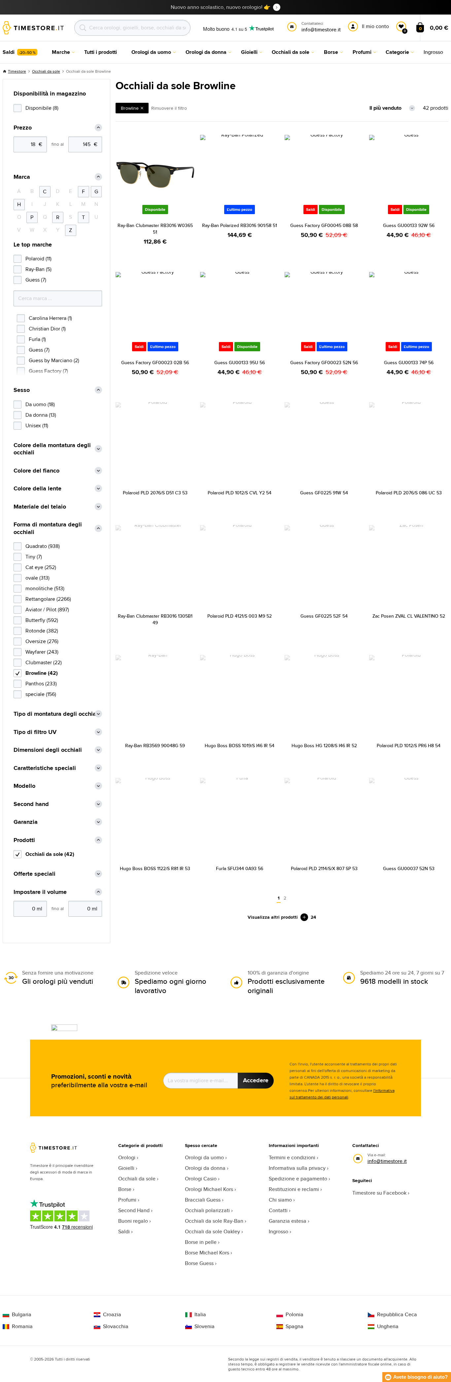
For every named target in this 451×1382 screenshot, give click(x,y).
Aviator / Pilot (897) (47, 609)
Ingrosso (278, 1231)
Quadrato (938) (42, 546)
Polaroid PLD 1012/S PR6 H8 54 (408, 745)
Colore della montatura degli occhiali (52, 448)
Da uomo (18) (40, 404)
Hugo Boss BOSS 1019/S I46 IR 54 (239, 745)
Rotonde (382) (41, 630)
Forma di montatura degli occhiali (48, 528)
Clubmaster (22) (43, 662)
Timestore (17, 71)
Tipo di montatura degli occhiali (56, 714)
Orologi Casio (201, 1178)
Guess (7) (35, 280)
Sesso (22, 390)
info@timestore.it (387, 1161)
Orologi (126, 1157)
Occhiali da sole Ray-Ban (214, 1221)
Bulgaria (21, 1314)
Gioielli (126, 1168)
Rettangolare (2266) (48, 599)
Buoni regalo (133, 1221)
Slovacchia (115, 1326)
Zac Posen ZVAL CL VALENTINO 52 (408, 616)
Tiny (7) (33, 556)
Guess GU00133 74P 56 (409, 362)
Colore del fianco (36, 471)
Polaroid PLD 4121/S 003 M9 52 (239, 616)
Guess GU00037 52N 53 (408, 868)
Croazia (112, 1314)
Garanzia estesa (287, 1221)
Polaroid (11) (38, 258)
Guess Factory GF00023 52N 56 (324, 362)
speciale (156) (40, 694)
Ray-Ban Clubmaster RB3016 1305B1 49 (155, 619)
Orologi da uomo (204, 1157)
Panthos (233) (41, 683)
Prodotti (24, 840)
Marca (22, 177)
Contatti (278, 1210)
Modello (24, 786)
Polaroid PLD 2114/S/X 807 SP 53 (324, 868)
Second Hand (134, 1210)
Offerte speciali (34, 874)
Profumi (127, 1200)
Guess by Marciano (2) (54, 360)
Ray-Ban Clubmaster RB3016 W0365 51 (155, 228)
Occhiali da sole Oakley (212, 1231)
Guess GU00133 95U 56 (239, 362)
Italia (200, 1314)
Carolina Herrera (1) (50, 318)
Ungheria (388, 1326)
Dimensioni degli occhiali (48, 750)
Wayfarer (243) (41, 652)
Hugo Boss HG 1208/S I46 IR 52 (324, 745)
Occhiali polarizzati (207, 1210)
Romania (22, 1326)
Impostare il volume (40, 892)
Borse (124, 1189)
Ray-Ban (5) (38, 269)
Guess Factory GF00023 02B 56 (155, 362)
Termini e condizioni (292, 1157)
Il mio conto (375, 26)
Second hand (31, 804)
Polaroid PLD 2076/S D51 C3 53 (155, 492)
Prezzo (23, 128)
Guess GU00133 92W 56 (408, 225)
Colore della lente (37, 488)
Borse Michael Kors (207, 1252)
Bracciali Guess (203, 1200)
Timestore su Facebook (379, 1193)
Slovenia (204, 1326)
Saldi (124, 1231)
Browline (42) (41, 673)
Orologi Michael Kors (209, 1189)
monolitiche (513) (44, 588)
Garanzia (26, 822)
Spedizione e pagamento (298, 1178)
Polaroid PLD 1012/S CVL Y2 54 (239, 492)
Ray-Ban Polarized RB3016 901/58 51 (239, 225)
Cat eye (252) (40, 567)
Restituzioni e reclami (294, 1189)
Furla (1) (37, 339)
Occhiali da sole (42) (49, 854)
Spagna (294, 1326)
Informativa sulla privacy (297, 1168)
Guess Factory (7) (48, 371)
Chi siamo (280, 1200)
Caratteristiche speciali (45, 768)
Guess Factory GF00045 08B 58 (324, 225)
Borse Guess (199, 1263)
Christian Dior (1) (47, 328)
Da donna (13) (40, 415)
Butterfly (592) (41, 620)
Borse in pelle (201, 1242)
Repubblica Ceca (397, 1314)
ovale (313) (37, 578)
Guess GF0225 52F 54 (324, 616)
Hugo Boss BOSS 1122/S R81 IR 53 (155, 868)
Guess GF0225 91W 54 (324, 492)
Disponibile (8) (41, 108)
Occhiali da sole (46, 71)
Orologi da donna (205, 1168)
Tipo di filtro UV (35, 732)
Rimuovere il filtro (169, 108)
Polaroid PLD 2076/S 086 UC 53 (409, 492)
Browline (130, 108)
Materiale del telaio (40, 507)
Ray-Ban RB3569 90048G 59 (155, 745)
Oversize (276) (41, 641)
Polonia (294, 1314)
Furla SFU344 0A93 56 (239, 868)
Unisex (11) (36, 425)
